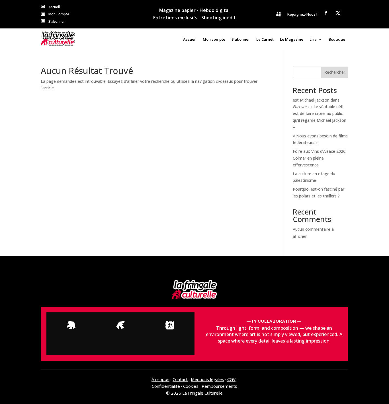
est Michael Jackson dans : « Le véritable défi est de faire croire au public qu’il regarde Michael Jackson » (319, 113)
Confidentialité (166, 386)
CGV (231, 379)
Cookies (190, 386)
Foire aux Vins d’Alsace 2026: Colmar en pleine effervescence (319, 158)
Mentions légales (207, 379)
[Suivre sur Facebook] (326, 13)
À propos (160, 379)
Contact (180, 379)
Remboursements (219, 386)
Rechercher (334, 72)
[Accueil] (58, 38)
